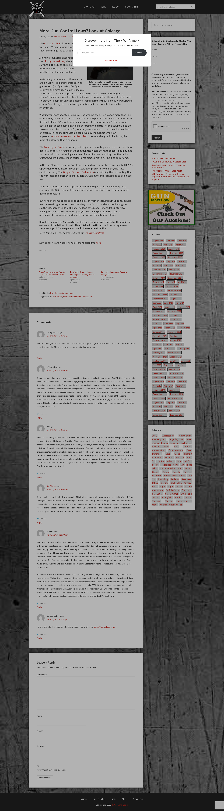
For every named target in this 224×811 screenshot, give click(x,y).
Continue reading (112, 60)
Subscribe (139, 52)
